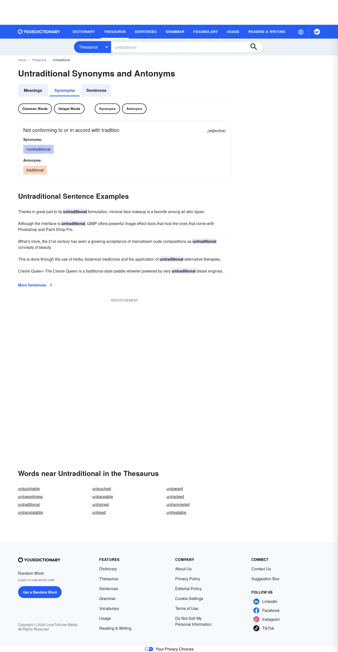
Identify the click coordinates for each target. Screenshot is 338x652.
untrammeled (178, 504)
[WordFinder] (317, 32)
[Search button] (256, 47)
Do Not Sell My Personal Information (193, 621)
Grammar (107, 598)
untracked (175, 496)
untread (99, 512)
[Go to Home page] (39, 31)
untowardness (30, 496)
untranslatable (30, 512)
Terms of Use (186, 608)
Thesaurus (88, 47)
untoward (175, 488)
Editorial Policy (188, 588)
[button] (301, 31)
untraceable (102, 496)
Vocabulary (109, 608)
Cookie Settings (189, 598)
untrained (100, 504)
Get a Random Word (40, 592)
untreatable (176, 512)
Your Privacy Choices (174, 649)
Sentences (96, 90)
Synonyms (64, 90)
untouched (101, 488)
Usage (105, 618)
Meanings (33, 90)
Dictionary (108, 569)
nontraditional (38, 149)
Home (22, 60)
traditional (35, 170)
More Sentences (32, 285)
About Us (183, 569)
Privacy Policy (187, 578)
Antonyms (134, 108)
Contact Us (261, 569)
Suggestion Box (265, 578)
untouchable (29, 488)
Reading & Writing (115, 628)
